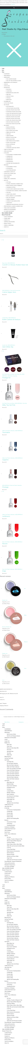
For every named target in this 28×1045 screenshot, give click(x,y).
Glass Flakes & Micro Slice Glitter (14, 189)
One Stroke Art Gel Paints (12, 140)
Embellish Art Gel (10, 132)
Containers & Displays (9, 171)
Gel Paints (6, 125)
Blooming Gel (7, 101)
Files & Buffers (8, 175)
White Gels (9, 99)
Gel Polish (6, 104)
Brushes (6, 164)
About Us (6, 226)
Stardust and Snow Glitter (13, 201)
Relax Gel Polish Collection (13, 123)
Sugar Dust (9, 202)
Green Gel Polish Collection (13, 115)
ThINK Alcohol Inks (8, 149)
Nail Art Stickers (10, 197)
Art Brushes (9, 168)
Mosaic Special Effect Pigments (14, 185)
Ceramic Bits (9, 158)
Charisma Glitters (10, 187)
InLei (3, 725)
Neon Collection (10, 139)
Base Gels (8, 89)
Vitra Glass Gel (8, 151)
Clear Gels (9, 91)
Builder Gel (7, 87)
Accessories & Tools (11, 166)
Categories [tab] (21, 722)
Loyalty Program (8, 216)
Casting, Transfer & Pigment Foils (14, 183)
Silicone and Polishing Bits (13, 163)
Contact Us (7, 220)
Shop (3, 72)
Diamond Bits (9, 159)
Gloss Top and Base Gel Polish (13, 113)
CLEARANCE (7, 73)
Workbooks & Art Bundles (10, 82)
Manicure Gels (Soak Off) (12, 92)
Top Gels (8, 97)
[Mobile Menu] (14, 65)
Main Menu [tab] (7, 722)
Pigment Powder (10, 199)
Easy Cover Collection (12, 130)
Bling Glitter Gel (10, 127)
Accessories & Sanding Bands (13, 154)
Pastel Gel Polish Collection (13, 120)
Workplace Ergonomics (10, 209)
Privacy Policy (7, 223)
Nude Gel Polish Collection (13, 118)
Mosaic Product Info (6, 214)
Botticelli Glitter (10, 128)
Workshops (7, 77)
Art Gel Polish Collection (12, 108)
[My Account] (13, 63)
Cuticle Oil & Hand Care (10, 173)
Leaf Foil (8, 192)
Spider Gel (8, 146)
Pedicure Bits (9, 161)
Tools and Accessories (10, 207)
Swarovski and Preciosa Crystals (14, 204)
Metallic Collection (11, 137)
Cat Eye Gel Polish (8, 103)
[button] (14, 7)
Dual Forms (7, 176)
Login (3, 723)
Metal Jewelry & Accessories (13, 195)
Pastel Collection (10, 142)
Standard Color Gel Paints (13, 147)
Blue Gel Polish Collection (13, 109)
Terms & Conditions (8, 225)
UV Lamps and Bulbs (9, 866)
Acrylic (6, 84)
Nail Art (6, 180)
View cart (8, 34)
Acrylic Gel (7, 85)
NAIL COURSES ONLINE (8, 868)
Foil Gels (8, 134)
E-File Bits (6, 152)
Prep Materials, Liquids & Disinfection (13, 206)
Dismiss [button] (13, 4)
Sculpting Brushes (11, 170)
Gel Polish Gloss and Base (8, 374)
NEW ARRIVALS (7, 75)
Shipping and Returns (9, 221)
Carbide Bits (9, 156)
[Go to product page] (15, 279)
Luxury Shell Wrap (11, 194)
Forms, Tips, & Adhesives (10, 178)
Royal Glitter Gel (10, 144)
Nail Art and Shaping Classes (13, 80)
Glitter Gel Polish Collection (13, 111)
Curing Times (7, 218)
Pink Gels (8, 94)
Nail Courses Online (11, 78)
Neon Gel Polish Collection (13, 116)
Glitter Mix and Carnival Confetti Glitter (16, 190)
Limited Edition (9, 135)
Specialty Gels (10, 96)
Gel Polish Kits (10, 106)
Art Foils (8, 182)
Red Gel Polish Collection (12, 121)
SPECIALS (10, 376)
